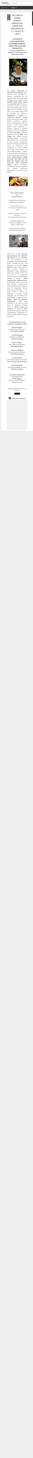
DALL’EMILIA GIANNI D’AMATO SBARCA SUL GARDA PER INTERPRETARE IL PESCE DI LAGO (17, 24)
